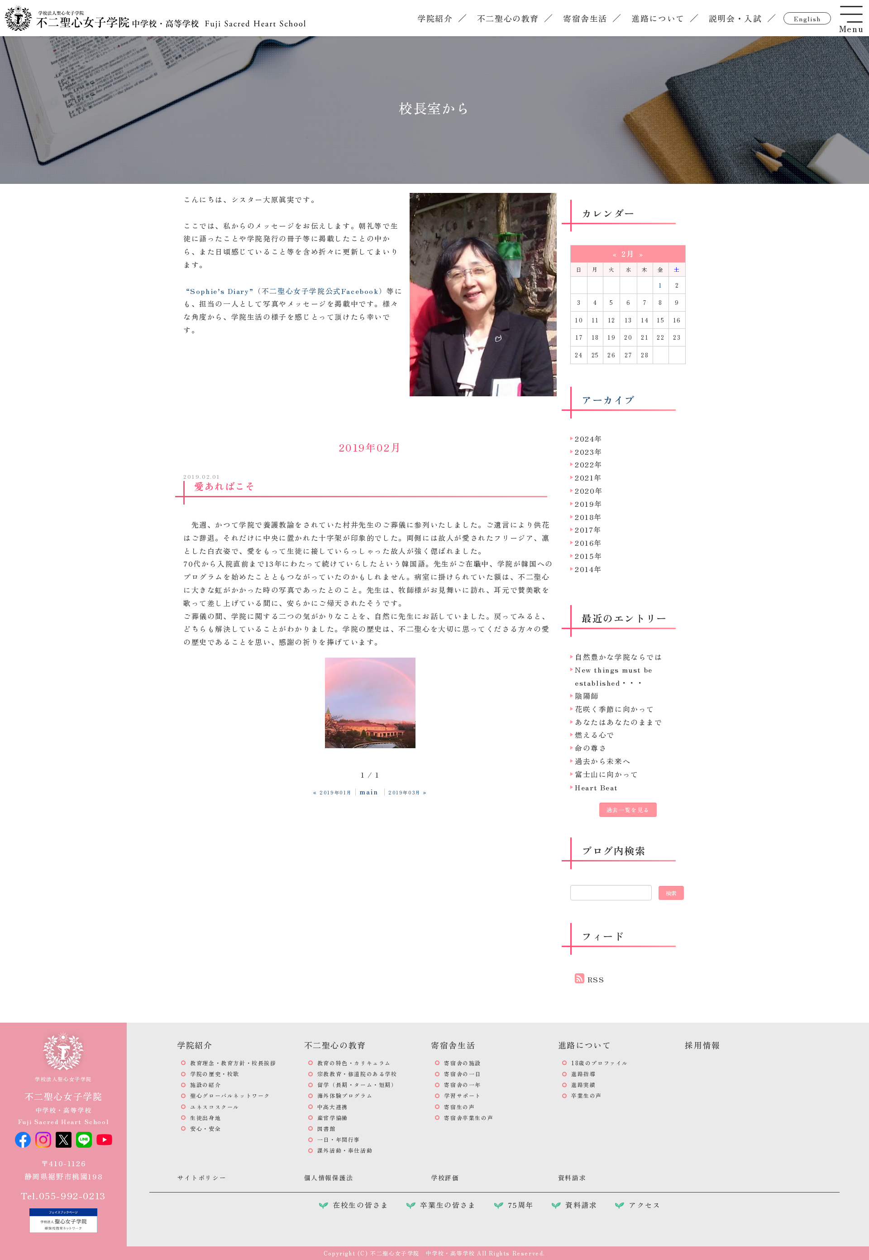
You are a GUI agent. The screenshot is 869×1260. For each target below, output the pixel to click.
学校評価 (445, 1177)
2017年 (588, 529)
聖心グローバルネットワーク (230, 1095)
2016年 (588, 542)
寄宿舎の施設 (462, 1063)
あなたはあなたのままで (619, 722)
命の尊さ (590, 747)
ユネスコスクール (214, 1107)
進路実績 (583, 1084)
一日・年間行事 (338, 1139)
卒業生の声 (586, 1095)
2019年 (588, 503)
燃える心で (595, 734)
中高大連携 (332, 1107)
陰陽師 (587, 695)
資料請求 (572, 1177)
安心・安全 (205, 1128)
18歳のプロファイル (599, 1063)
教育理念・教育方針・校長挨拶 (233, 1063)
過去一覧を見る (627, 809)
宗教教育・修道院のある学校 (357, 1073)
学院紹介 (435, 18)
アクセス (644, 1204)
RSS (596, 979)
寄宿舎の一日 (462, 1073)
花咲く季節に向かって (614, 708)
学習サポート (462, 1095)
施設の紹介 (205, 1084)
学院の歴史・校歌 (214, 1073)
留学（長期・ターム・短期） (357, 1084)
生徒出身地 (205, 1117)
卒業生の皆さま (448, 1204)
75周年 (521, 1204)
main (368, 791)
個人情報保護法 (328, 1177)
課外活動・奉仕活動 (344, 1150)
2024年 (588, 438)
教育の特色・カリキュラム (354, 1063)
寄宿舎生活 (585, 18)
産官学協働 (332, 1117)
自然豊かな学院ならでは (619, 656)
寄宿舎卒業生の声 (468, 1117)
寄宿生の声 (459, 1107)
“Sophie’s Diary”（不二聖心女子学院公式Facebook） (286, 290)
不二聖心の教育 (508, 18)
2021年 (588, 477)
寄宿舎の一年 (462, 1084)
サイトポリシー (201, 1177)
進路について (658, 18)
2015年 (588, 555)
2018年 (588, 516)
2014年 (588, 568)
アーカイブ (608, 399)
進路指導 (583, 1073)
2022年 (588, 464)
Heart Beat (596, 787)
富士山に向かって (607, 774)
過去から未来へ (602, 760)
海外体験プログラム (344, 1095)
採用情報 (702, 1045)
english (807, 18)
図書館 (326, 1128)
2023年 (588, 451)
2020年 (589, 490)
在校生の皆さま (360, 1204)
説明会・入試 (735, 18)
